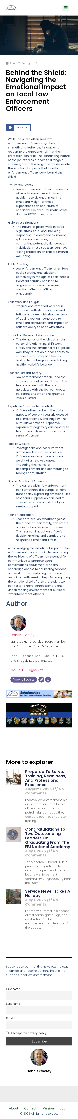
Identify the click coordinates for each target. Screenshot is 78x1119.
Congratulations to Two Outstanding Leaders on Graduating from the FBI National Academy (47, 837)
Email (9, 1018)
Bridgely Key (34, 670)
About (13, 1108)
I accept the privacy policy (28, 1033)
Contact (30, 1108)
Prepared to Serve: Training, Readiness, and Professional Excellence (45, 778)
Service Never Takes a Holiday (47, 893)
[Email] (48, 680)
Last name (13, 1003)
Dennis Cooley (22, 634)
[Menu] (65, 8)
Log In (64, 1108)
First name (13, 989)
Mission (48, 1108)
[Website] (41, 680)
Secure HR (17, 670)
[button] (18, 127)
